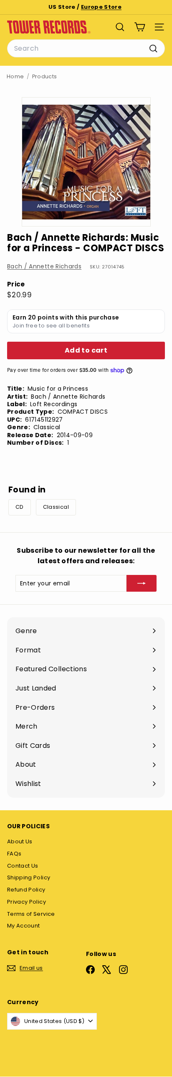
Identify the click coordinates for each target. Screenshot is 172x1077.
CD (19, 506)
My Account (23, 926)
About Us (20, 841)
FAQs (14, 854)
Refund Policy (26, 890)
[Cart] (139, 27)
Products (44, 76)
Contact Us (22, 866)
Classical (56, 506)
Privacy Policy (26, 902)
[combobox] (86, 48)
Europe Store (101, 7)
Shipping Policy (28, 877)
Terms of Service (31, 914)
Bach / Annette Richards (44, 266)
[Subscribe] (141, 583)
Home (15, 76)
